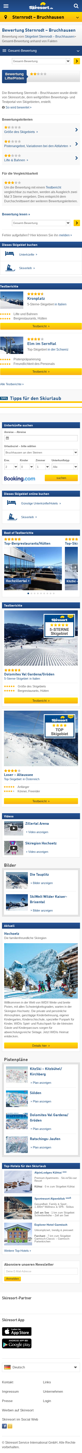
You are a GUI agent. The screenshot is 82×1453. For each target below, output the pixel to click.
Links (47, 1382)
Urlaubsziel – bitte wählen (20, 446)
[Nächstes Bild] (75, 567)
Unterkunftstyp (60, 460)
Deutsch (19, 1367)
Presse (7, 1401)
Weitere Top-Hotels (16, 1250)
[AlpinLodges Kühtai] (12, 1182)
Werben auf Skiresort (18, 1410)
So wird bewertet (17, 107)
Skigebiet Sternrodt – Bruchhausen (49, 36)
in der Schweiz (58, 349)
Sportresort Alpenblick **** (52, 1198)
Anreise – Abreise (15, 432)
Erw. (7, 460)
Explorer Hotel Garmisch (50, 1224)
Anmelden (12, 1278)
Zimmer (40, 460)
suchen (61, 478)
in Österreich (31, 779)
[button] (19, 479)
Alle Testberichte (10, 384)
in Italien (60, 304)
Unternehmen (53, 1391)
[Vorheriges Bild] (7, 567)
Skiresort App (13, 1320)
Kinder (24, 460)
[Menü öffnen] (6, 6)
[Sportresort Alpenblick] (12, 1208)
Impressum (10, 1391)
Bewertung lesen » (16, 214)
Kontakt (7, 1382)
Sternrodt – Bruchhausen (37, 17)
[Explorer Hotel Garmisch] (12, 1234)
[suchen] (76, 6)
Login (47, 1401)
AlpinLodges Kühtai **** (50, 1172)
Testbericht (53, 187)
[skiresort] (41, 6)
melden (64, 235)
